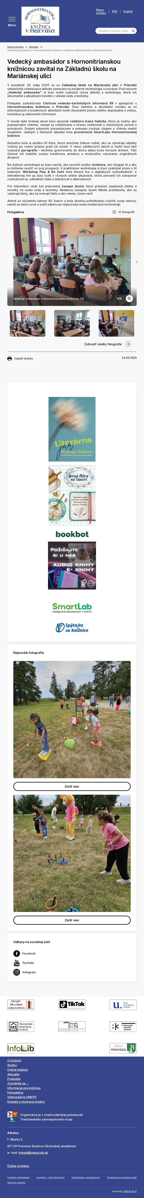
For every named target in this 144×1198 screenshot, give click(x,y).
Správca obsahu (16, 1182)
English (128, 11)
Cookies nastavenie (18, 1177)
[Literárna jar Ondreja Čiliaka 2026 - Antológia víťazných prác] (72, 429)
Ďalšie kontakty (18, 1166)
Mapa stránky (101, 11)
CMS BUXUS (130, 1191)
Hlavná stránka (15, 47)
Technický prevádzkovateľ (122, 1177)
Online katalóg (17, 1070)
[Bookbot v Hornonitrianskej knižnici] (72, 533)
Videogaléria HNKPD (22, 1097)
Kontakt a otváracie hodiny (26, 1102)
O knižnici (14, 1060)
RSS (114, 11)
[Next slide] (136, 262)
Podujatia (13, 1079)
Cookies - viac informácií (50, 1177)
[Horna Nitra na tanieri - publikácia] (72, 495)
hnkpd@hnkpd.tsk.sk (33, 1153)
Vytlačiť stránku (23, 358)
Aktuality (34, 47)
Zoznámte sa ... (17, 1083)
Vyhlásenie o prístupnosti (85, 1177)
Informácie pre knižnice (24, 1088)
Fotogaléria (15, 1092)
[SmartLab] (72, 606)
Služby (12, 1065)
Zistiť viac (72, 786)
